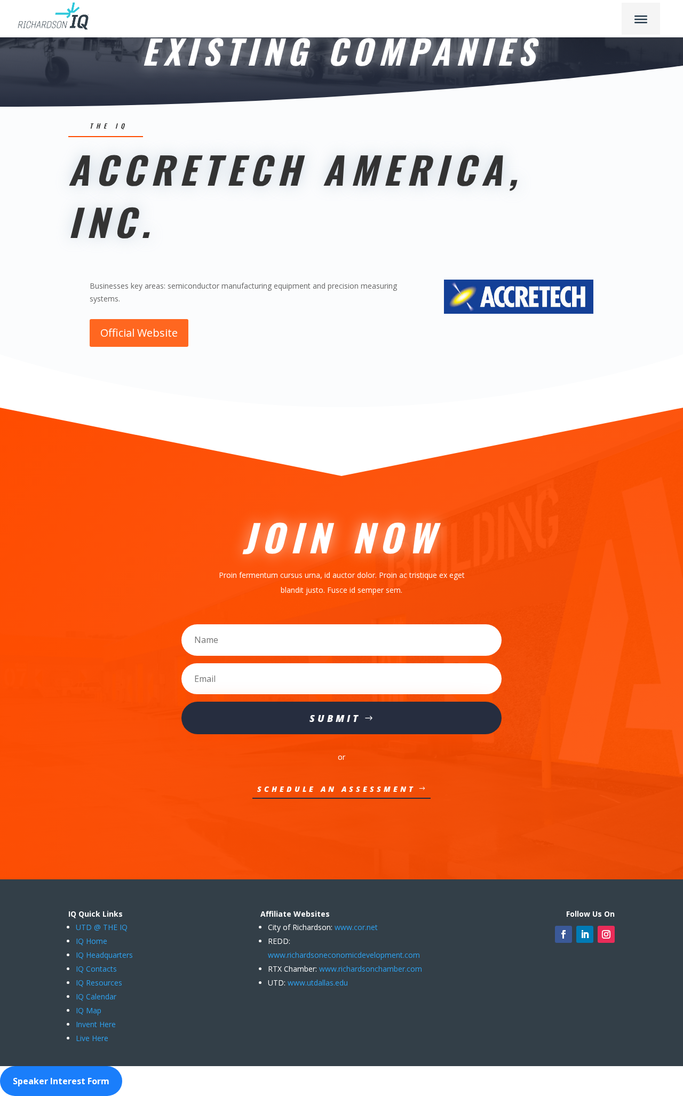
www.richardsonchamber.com (370, 969)
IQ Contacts (96, 969)
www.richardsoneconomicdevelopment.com (344, 955)
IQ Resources (99, 983)
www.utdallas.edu (318, 983)
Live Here (92, 1038)
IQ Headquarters (104, 955)
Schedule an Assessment (336, 789)
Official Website (139, 332)
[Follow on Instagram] (606, 934)
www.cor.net (355, 927)
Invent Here (96, 1024)
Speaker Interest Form (61, 1081)
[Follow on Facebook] (563, 934)
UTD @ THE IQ (102, 927)
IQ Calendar (96, 996)
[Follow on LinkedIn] (584, 934)
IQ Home (91, 941)
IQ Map (88, 1010)
